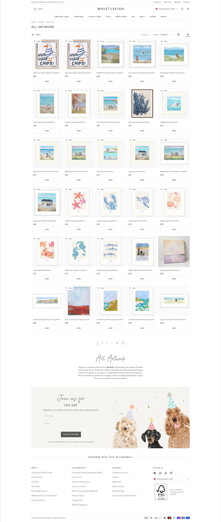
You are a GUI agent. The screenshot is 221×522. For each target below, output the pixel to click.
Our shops (168, 2)
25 (117, 343)
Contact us (157, 2)
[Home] (110, 9)
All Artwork (50, 22)
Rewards (177, 2)
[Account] (182, 9)
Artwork (41, 22)
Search (40, 9)
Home (33, 22)
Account (186, 2)
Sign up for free (71, 434)
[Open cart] (188, 9)
